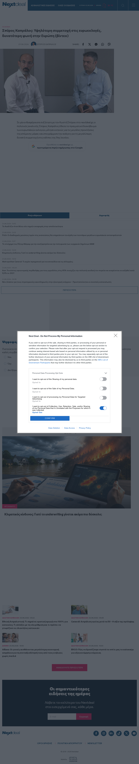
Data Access (69, 428)
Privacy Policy (85, 428)
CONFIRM (50, 418)
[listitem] (69, 373)
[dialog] (69, 382)
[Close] (116, 336)
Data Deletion (54, 428)
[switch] (103, 379)
